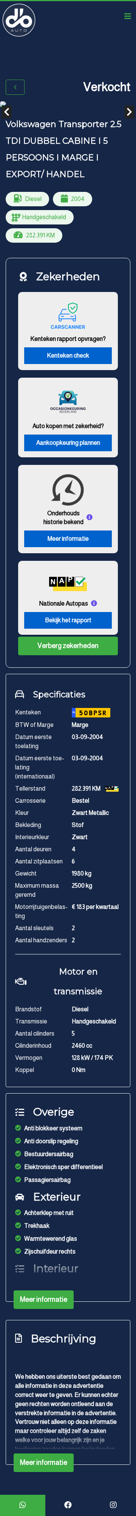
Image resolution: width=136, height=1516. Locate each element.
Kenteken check (68, 355)
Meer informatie (68, 538)
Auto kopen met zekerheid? (68, 426)
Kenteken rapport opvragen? (68, 339)
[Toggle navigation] (127, 16)
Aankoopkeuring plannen (68, 442)
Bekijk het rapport (68, 620)
